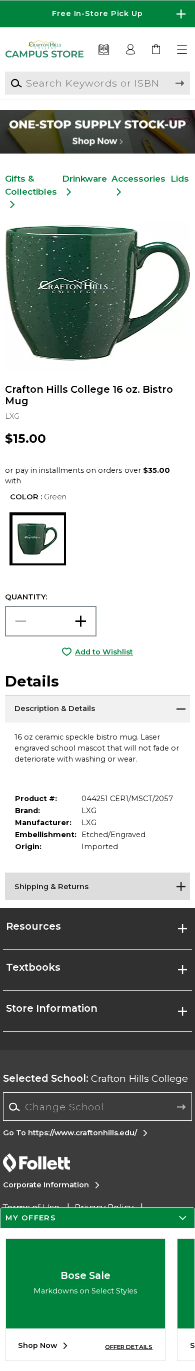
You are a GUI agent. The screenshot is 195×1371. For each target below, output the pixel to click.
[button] (97, 14)
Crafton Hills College (95, 1078)
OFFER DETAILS (128, 1346)
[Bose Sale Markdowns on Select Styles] (85, 1320)
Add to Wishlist (104, 651)
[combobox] (97, 1107)
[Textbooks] (104, 50)
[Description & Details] (97, 708)
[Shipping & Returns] (97, 885)
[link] (156, 50)
